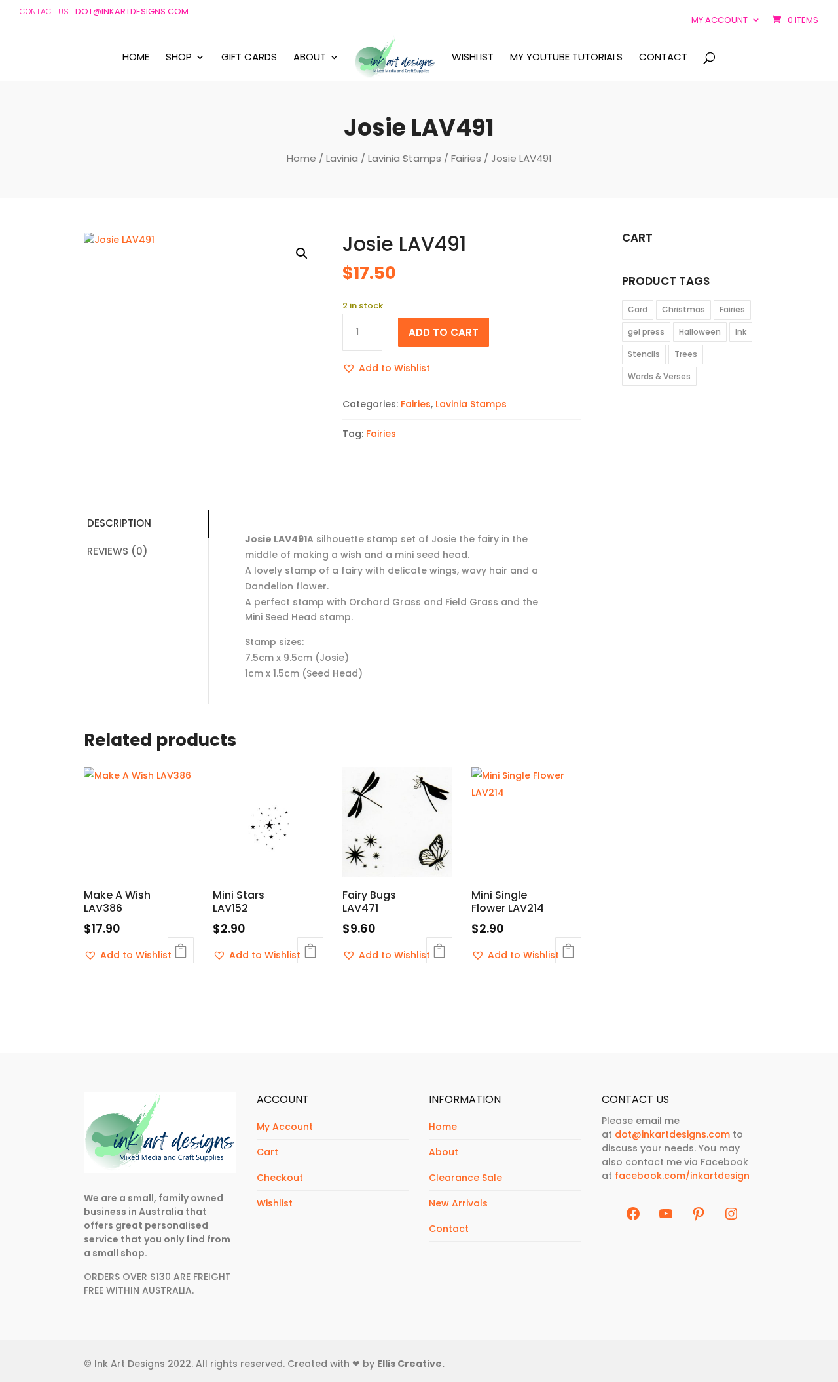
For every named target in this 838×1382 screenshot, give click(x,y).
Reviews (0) (117, 551)
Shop (179, 58)
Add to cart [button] (181, 950)
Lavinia (342, 158)
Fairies (466, 158)
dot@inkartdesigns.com (132, 11)
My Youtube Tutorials (566, 58)
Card (637, 309)
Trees (685, 354)
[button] (302, 253)
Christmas (683, 309)
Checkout (280, 1177)
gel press (646, 331)
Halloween (700, 331)
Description (119, 523)
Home (135, 58)
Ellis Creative (409, 1363)
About (309, 58)
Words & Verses (659, 376)
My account (719, 20)
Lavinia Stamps (404, 158)
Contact (663, 58)
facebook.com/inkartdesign (682, 1175)
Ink (740, 331)
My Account (285, 1126)
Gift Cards (249, 58)
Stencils (644, 354)
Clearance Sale (465, 1177)
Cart (267, 1152)
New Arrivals (458, 1203)
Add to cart (444, 332)
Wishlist (473, 58)
